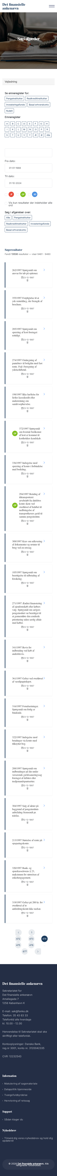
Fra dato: (10, 161)
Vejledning (11, 81)
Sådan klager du (13, 1119)
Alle (48, 135)
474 (44, 938)
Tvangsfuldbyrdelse (15, 1094)
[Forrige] (18, 932)
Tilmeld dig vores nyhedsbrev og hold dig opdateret (27, 1139)
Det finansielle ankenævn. (31, 1163)
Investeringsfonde (15, 104)
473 (31, 938)
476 (31, 945)
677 (25, 951)
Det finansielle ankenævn (13, 6)
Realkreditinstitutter (37, 98)
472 (18, 938)
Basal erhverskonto (39, 104)
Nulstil (9, 110)
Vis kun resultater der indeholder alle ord (30, 204)
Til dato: (10, 176)
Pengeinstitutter (14, 98)
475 (18, 945)
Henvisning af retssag (17, 1100)
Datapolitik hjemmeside (18, 1089)
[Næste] (38, 951)
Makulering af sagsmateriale (20, 1083)
